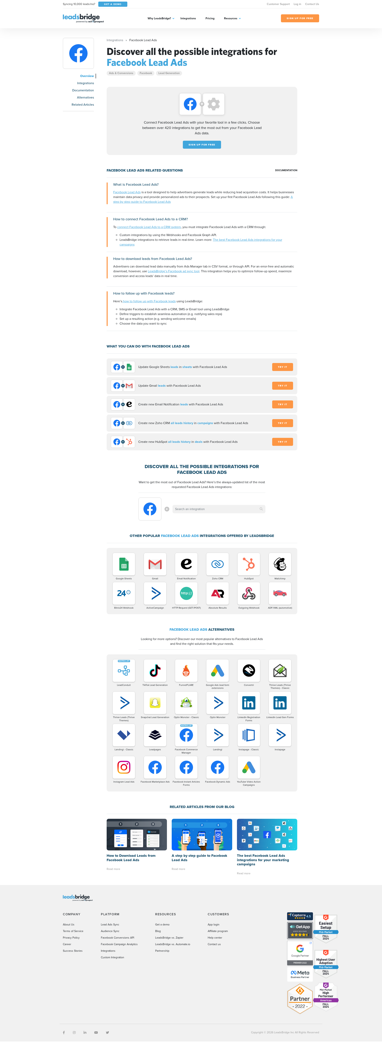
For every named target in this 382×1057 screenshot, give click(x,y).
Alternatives (85, 97)
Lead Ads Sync (110, 924)
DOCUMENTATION (286, 170)
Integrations (188, 18)
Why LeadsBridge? (159, 18)
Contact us (214, 944)
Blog (158, 931)
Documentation (83, 90)
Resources (230, 18)
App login (213, 924)
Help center (215, 938)
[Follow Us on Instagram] (74, 1032)
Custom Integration (112, 957)
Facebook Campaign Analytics (119, 944)
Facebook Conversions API (117, 938)
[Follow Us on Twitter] (107, 1032)
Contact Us (312, 4)
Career (67, 944)
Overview (87, 76)
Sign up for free (202, 144)
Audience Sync (110, 931)
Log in (297, 4)
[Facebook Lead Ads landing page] (78, 53)
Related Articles (83, 104)
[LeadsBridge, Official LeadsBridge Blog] (83, 18)
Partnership (162, 951)
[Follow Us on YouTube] (96, 1032)
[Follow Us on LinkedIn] (85, 1032)
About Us (68, 924)
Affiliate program (218, 931)
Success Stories (73, 951)
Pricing (210, 18)
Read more (113, 869)
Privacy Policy (71, 938)
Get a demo (162, 924)
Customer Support (278, 4)
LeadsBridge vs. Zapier (169, 938)
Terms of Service (73, 931)
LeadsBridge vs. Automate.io (172, 944)
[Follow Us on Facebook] (64, 1032)
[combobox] (219, 509)
